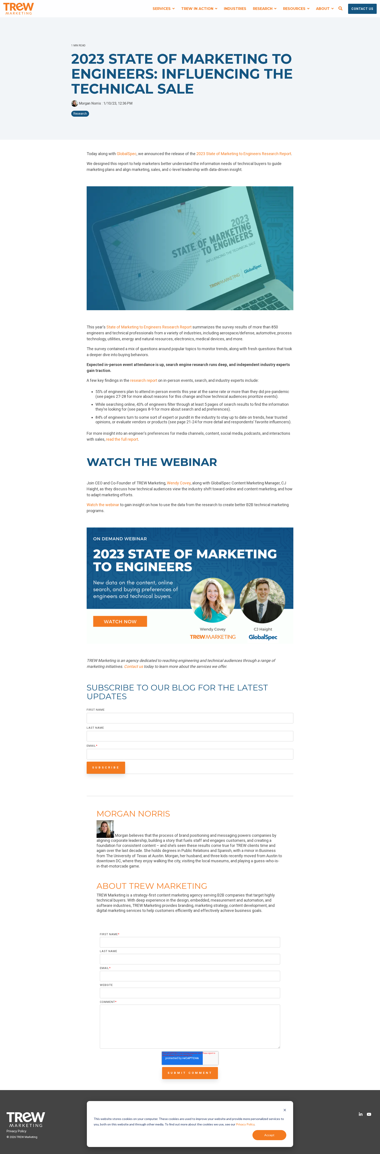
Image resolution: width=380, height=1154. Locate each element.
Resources (295, 9)
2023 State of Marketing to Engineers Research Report (243, 153)
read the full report (122, 439)
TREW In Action (197, 9)
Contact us (133, 666)
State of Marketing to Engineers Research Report (149, 327)
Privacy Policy (245, 1124)
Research (263, 9)
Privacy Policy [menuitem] (16, 1131)
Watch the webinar (103, 504)
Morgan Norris (90, 103)
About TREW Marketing (152, 886)
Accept (269, 1135)
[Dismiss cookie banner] (284, 1110)
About (323, 9)
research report (144, 380)
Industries (235, 9)
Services (162, 9)
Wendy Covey (179, 483)
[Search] (340, 9)
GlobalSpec (127, 153)
